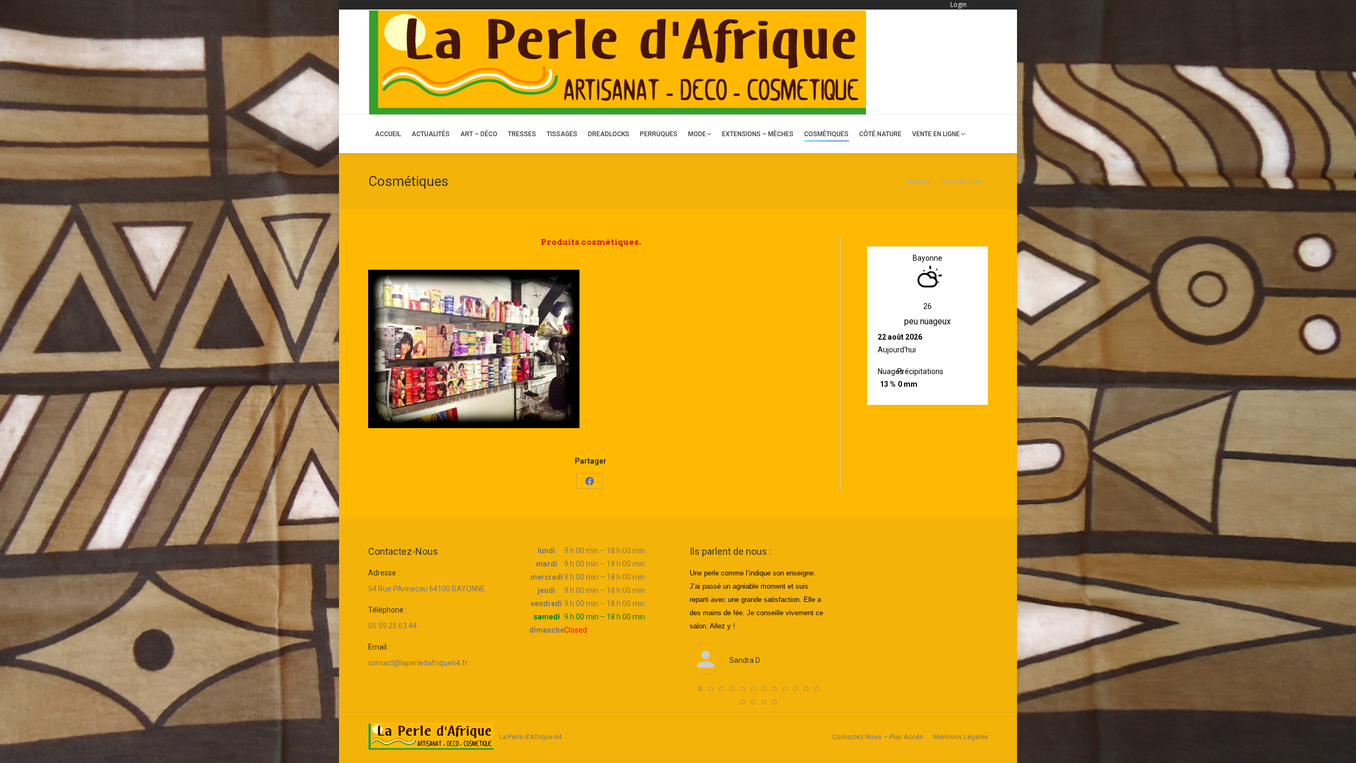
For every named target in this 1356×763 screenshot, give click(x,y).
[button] (700, 688)
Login (958, 4)
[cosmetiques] (473, 349)
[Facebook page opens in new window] (981, 62)
